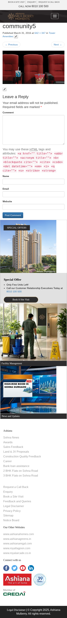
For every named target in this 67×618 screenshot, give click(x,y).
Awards (8, 442)
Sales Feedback (13, 446)
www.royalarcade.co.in (17, 553)
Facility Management (12, 363)
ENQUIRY (31, 2)
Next (58, 44)
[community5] (33, 67)
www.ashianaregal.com (17, 543)
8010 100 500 (33, 6)
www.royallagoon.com (16, 548)
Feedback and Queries (17, 501)
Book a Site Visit (13, 496)
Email (6, 188)
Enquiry (8, 491)
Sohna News (11, 437)
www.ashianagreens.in (17, 538)
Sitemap (8, 515)
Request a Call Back (15, 487)
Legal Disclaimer (13, 506)
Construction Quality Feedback (22, 456)
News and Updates (11, 416)
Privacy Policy (12, 510)
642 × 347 (40, 33)
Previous (11, 44)
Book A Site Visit (21, 299)
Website (7, 201)
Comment (8, 112)
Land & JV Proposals (16, 451)
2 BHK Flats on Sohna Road (20, 470)
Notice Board (11, 520)
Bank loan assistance (16, 466)
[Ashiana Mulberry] (21, 16)
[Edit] (16, 36)
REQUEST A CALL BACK (49, 2)
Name (6, 176)
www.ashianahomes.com (18, 534)
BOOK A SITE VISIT (16, 2)
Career (7, 461)
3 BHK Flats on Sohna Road (20, 475)
